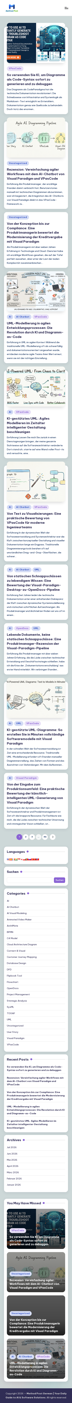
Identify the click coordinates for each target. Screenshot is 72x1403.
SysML (10, 1006)
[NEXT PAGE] (53, 837)
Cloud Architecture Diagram (22, 944)
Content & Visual (16, 950)
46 (45, 837)
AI (10, 317)
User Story (12, 1031)
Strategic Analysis (17, 1000)
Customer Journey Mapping (22, 956)
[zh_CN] (35, 859)
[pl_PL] (24, 859)
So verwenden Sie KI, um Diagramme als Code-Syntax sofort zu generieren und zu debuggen (36, 79)
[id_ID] (19, 859)
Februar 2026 (14, 1178)
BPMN (10, 932)
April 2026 (12, 1166)
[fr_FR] (13, 859)
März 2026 (13, 1172)
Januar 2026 (14, 1184)
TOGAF (11, 1013)
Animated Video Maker (19, 919)
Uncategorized (18, 163)
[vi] (32, 859)
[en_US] (8, 859)
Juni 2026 (12, 1153)
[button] (53, 837)
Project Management (18, 994)
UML (37, 569)
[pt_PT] (27, 859)
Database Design (16, 963)
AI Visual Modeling (17, 913)
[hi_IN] (16, 859)
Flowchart (12, 982)
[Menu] (66, 8)
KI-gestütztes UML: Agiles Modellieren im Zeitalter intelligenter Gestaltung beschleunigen (28, 425)
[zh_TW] (37, 859)
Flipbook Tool (14, 975)
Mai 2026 (12, 1159)
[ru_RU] (29, 859)
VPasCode (15, 68)
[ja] (21, 859)
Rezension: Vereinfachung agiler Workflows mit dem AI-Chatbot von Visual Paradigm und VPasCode (35, 173)
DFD (9, 969)
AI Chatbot (22, 317)
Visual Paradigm (26, 778)
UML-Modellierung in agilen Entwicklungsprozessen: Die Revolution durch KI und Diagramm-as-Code (36, 1110)
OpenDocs (22, 628)
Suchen (13, 872)
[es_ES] (11, 859)
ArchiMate (12, 925)
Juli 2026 (12, 1147)
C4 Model (12, 938)
